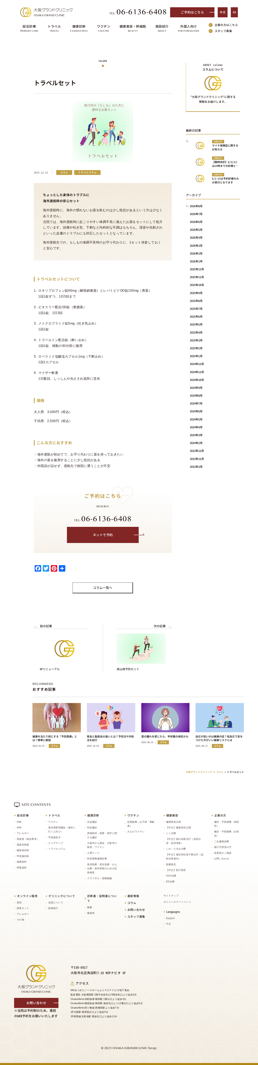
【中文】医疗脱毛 (176, 870)
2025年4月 (196, 332)
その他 (20, 919)
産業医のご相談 (223, 853)
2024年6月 (196, 411)
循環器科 (22, 861)
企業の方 (220, 815)
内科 (19, 822)
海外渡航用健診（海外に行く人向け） (62, 829)
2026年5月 (196, 230)
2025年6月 (196, 316)
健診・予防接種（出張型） (226, 833)
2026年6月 (196, 222)
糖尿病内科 (23, 850)
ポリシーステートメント (177, 902)
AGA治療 (171, 875)
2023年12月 (197, 451)
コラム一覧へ (102, 588)
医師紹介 (53, 908)
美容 (19, 902)
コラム (131, 903)
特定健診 (92, 827)
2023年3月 (196, 467)
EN (234, 12)
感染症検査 (23, 844)
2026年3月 (196, 246)
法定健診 (92, 822)
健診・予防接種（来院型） (226, 824)
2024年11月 (197, 372)
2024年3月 (196, 435)
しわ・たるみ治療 (176, 848)
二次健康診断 (221, 841)
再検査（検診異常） (28, 839)
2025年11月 (197, 277)
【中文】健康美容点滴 (178, 827)
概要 (89, 907)
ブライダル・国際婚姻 (99, 878)
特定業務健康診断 (97, 858)
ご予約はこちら (192, 12)
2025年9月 (196, 293)
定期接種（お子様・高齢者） (141, 824)
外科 (19, 827)
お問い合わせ (221, 858)
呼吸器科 (22, 867)
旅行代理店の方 (223, 847)
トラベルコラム (57, 848)
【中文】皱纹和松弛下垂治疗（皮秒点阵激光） (184, 856)
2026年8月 (196, 206)
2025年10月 (197, 285)
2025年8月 (196, 301)
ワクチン (53, 822)
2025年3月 (196, 340)
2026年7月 (196, 214)
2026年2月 (196, 253)
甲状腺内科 (23, 856)
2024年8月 (196, 395)
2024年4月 (196, 427)
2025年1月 (196, 356)
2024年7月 (196, 403)
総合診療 (23, 815)
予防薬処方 (54, 837)
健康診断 (93, 815)
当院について (55, 902)
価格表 (91, 913)
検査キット (23, 908)
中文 (223, 12)
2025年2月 (196, 348)
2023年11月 (197, 459)
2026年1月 (196, 261)
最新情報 (133, 896)
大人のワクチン (136, 831)
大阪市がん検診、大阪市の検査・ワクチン (102, 845)
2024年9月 (196, 388)
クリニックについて (61, 896)
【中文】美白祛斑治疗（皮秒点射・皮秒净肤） (183, 841)
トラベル (54, 815)
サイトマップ (171, 895)
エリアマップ (55, 843)
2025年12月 (197, 269)
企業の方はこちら (226, 25)
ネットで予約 (103, 535)
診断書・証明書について (102, 898)
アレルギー (23, 833)
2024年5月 (196, 419)
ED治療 (170, 881)
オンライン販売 (27, 896)
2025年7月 (196, 309)
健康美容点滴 (173, 822)
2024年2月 (196, 443)
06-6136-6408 (138, 12)
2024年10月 (197, 380)
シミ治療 (171, 833)
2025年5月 (196, 324)
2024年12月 (197, 364)
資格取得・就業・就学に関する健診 (102, 835)
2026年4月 (196, 237)
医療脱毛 (171, 864)
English (170, 918)
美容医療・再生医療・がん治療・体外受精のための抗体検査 (102, 868)
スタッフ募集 (223, 31)
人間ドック (93, 853)
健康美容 (172, 815)
